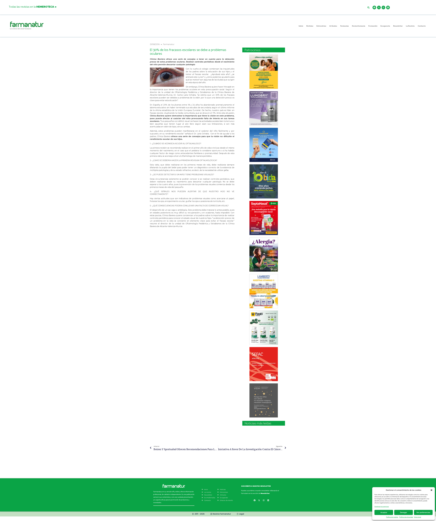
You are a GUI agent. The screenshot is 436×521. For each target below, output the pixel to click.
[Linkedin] (388, 7)
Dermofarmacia (358, 26)
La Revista (410, 26)
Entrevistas (321, 26)
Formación (372, 26)
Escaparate (385, 26)
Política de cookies (392, 517)
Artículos (333, 26)
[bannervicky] (263, 400)
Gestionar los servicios (381, 506)
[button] (431, 490)
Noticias (309, 26)
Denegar (403, 512)
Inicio (301, 26)
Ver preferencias (423, 512)
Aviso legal (417, 517)
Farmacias (344, 26)
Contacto (422, 26)
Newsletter (398, 26)
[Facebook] (374, 7)
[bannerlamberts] (263, 72)
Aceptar (383, 512)
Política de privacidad (406, 517)
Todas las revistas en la (32, 6)
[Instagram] (383, 7)
